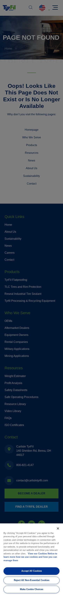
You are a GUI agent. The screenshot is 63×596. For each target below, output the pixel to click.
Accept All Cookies (31, 571)
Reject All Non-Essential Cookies (31, 580)
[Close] (58, 528)
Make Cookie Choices (31, 589)
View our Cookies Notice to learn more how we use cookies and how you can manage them (30, 557)
